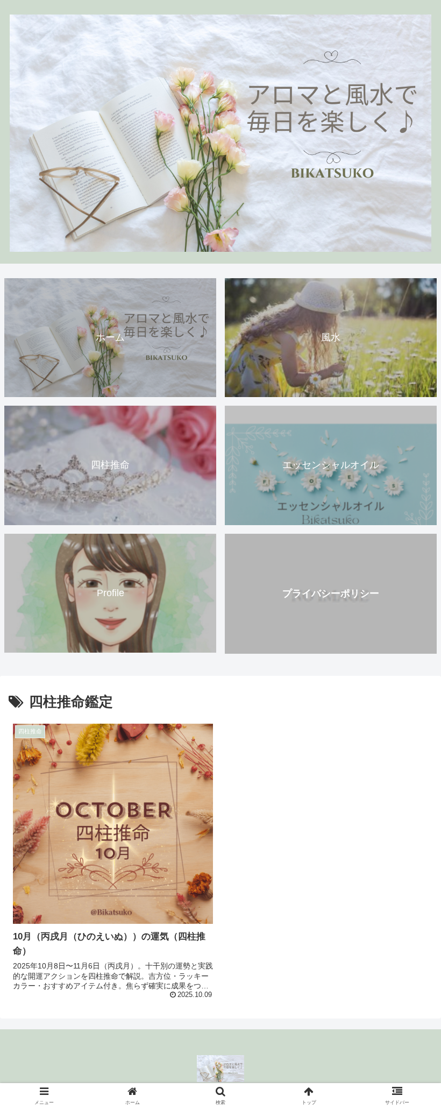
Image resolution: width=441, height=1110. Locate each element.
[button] (408, 944)
